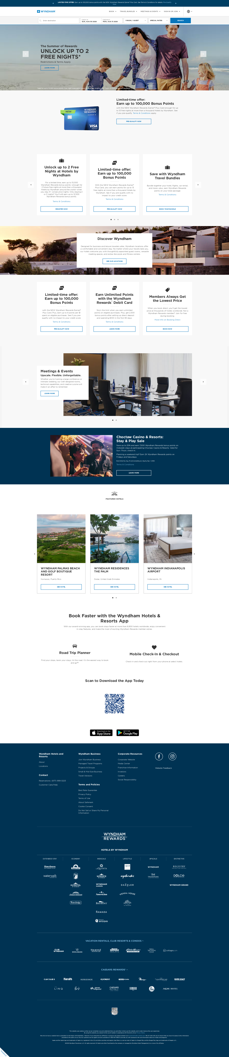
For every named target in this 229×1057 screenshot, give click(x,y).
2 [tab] (114, 219)
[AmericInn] (101, 894)
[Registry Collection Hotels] (179, 868)
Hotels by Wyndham (114, 850)
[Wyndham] (153, 868)
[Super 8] (75, 876)
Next (203, 54)
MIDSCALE (101, 859)
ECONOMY (76, 859)
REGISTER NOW (61, 209)
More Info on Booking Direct (167, 320)
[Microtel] (75, 885)
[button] (53, 3)
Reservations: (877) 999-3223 (52, 781)
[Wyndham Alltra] (127, 903)
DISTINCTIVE (179, 859)
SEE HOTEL (61, 587)
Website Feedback (163, 768)
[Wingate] (101, 876)
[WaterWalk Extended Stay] (50, 876)
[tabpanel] (61, 184)
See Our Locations (114, 261)
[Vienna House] (127, 894)
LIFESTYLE (127, 859)
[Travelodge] (75, 903)
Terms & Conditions (142, 113)
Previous (26, 54)
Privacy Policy (84, 794)
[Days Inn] (75, 868)
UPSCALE (153, 859)
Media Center (124, 764)
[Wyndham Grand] (179, 885)
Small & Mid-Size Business (90, 772)
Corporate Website (126, 760)
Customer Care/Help (48, 785)
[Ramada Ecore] (101, 921)
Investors (122, 772)
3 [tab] (118, 219)
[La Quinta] (101, 868)
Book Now (167, 329)
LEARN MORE (49, 68)
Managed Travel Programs (90, 764)
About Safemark (85, 802)
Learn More (49, 393)
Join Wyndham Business (89, 760)
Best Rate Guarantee (87, 790)
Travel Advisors (85, 776)
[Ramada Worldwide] (101, 912)
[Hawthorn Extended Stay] (50, 868)
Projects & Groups (86, 768)
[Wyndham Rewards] (114, 836)
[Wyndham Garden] (101, 885)
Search (180, 20)
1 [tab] (111, 219)
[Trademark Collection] (153, 876)
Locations (43, 766)
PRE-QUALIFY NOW (114, 209)
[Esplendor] (127, 876)
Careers (121, 776)
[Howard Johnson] (75, 894)
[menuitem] (112, 11)
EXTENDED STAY (50, 859)
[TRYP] (127, 868)
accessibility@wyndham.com (137, 1035)
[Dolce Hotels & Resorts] (179, 876)
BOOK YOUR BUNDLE (167, 209)
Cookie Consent (85, 806)
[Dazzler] (127, 885)
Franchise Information (128, 768)
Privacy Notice (141, 1032)
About (41, 762)
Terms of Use (84, 798)
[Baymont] (101, 903)
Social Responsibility (127, 780)
